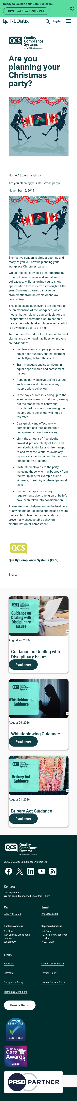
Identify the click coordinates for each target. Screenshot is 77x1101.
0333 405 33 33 (12, 913)
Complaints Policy (13, 982)
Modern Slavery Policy (53, 982)
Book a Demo (19, 1005)
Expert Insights (29, 175)
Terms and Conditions (15, 991)
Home (13, 175)
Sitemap (8, 972)
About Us (9, 963)
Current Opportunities (52, 963)
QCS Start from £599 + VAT (26, 11)
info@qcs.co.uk (49, 913)
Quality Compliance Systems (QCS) (33, 560)
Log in (57, 21)
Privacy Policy (48, 972)
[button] (68, 21)
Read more (23, 664)
